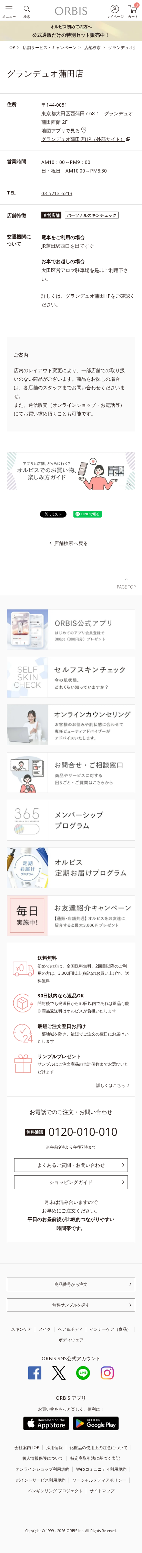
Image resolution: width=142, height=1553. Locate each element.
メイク (45, 1329)
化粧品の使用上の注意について (99, 1447)
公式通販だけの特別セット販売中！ (71, 31)
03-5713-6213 (56, 193)
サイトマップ (102, 1491)
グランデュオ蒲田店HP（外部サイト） (83, 139)
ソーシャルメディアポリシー (99, 1480)
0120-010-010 (82, 1131)
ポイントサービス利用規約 (40, 1480)
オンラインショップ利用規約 (42, 1469)
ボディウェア (71, 1340)
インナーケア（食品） (110, 1329)
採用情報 (54, 1447)
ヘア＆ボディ (70, 1329)
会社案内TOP (26, 1447)
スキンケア (21, 1329)
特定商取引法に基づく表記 (95, 1458)
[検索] (26, 8)
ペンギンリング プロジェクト (55, 1491)
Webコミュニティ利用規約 (101, 1469)
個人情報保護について (42, 1458)
